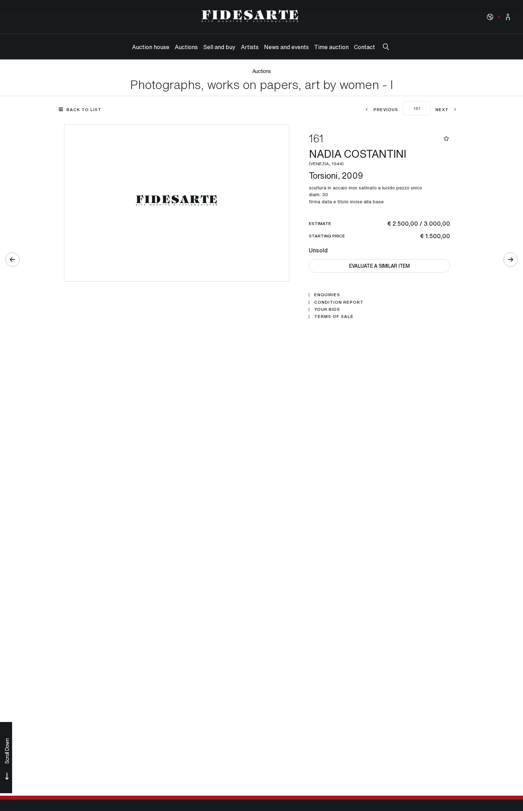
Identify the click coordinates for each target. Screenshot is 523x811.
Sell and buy (219, 47)
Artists (250, 47)
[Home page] (250, 16)
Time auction (331, 47)
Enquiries (327, 295)
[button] (490, 16)
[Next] (510, 259)
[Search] (386, 46)
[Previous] (12, 259)
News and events (286, 47)
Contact (364, 47)
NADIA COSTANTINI (359, 156)
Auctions (186, 47)
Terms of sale (334, 316)
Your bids (327, 309)
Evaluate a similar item (379, 266)
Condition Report (339, 302)
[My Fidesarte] (507, 16)
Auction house (150, 47)
